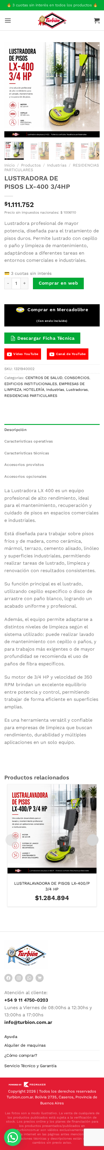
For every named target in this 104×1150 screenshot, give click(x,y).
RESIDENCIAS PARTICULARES (30, 395)
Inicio (9, 165)
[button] (12, 1137)
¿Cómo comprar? (20, 1055)
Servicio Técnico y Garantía (30, 1065)
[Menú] (7, 20)
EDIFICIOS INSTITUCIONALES (30, 384)
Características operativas (28, 441)
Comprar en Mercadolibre (57, 314)
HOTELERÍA (33, 389)
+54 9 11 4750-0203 (26, 1000)
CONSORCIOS (76, 378)
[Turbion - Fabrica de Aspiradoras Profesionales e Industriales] (52, 20)
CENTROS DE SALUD (43, 378)
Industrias (56, 165)
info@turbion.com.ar (28, 1022)
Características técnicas (26, 453)
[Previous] (13, 89)
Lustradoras (77, 389)
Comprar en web (58, 283)
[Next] (90, 89)
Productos (31, 165)
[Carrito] (97, 20)
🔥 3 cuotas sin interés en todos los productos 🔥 (52, 5)
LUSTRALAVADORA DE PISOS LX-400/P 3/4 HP (52, 886)
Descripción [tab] (15, 429)
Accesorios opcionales (25, 476)
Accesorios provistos (24, 464)
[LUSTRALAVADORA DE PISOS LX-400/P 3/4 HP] (52, 828)
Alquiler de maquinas (25, 1045)
